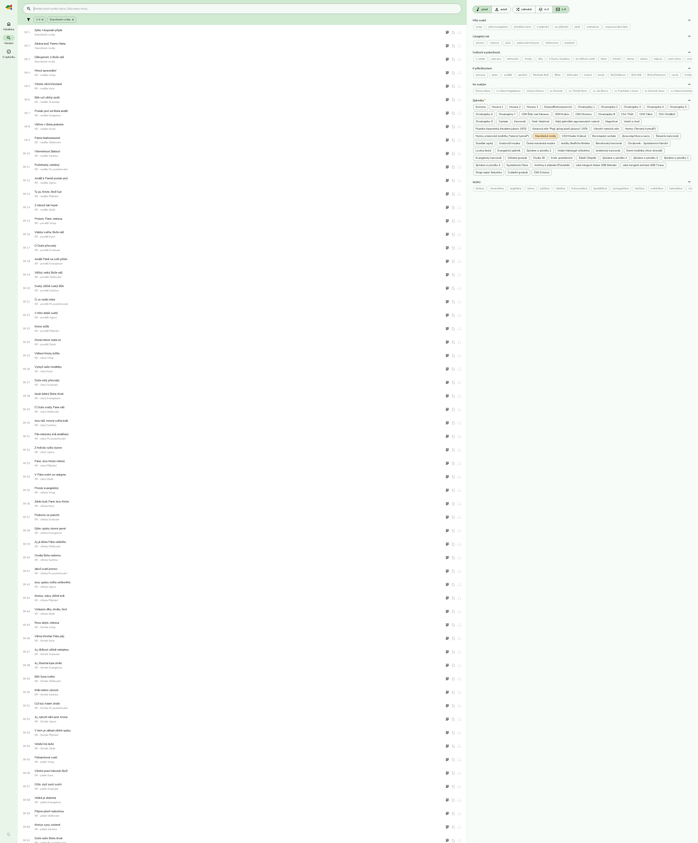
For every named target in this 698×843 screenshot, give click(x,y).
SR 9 (27, 140)
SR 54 (26, 746)
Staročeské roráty (62, 20)
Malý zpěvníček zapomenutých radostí (577, 121)
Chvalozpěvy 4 (655, 107)
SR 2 (27, 46)
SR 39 (26, 544)
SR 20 (26, 288)
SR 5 (27, 86)
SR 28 (26, 396)
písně (482, 9)
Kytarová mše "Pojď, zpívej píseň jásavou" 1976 (560, 128)
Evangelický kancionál (489, 158)
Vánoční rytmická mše (606, 128)
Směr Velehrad (540, 121)
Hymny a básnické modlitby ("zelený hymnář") (502, 136)
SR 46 (26, 638)
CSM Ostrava (541, 172)
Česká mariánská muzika (540, 143)
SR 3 (27, 59)
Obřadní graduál (517, 158)
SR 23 (26, 328)
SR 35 (26, 490)
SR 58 (26, 800)
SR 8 (27, 126)
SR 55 (26, 759)
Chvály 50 (539, 158)
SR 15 (26, 221)
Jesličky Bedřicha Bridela (575, 143)
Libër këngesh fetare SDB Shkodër (596, 165)
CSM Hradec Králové (574, 136)
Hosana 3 (532, 107)
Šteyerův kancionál (667, 136)
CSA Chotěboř (667, 114)
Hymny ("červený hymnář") (640, 128)
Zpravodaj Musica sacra (636, 136)
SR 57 (26, 786)
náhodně (524, 9)
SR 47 (26, 652)
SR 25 (26, 355)
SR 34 (26, 476)
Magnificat (611, 121)
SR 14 (26, 207)
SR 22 (26, 315)
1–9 (561, 9)
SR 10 (26, 153)
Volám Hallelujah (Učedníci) (573, 150)
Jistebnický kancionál (608, 150)
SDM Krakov (562, 114)
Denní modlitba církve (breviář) (644, 150)
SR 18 (26, 261)
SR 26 (26, 369)
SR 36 (26, 503)
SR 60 (26, 827)
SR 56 (26, 773)
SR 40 (26, 557)
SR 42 (26, 584)
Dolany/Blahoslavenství (558, 107)
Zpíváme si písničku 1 (676, 158)
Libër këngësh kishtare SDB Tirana (643, 165)
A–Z (543, 9)
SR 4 (27, 72)
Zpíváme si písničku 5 (645, 158)
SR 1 (27, 32)
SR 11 (26, 167)
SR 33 (26, 463)
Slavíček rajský (484, 143)
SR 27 (26, 382)
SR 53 (26, 732)
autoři (501, 9)
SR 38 (26, 530)
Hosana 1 (497, 107)
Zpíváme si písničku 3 (614, 158)
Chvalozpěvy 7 (507, 114)
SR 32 (26, 450)
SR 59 (26, 813)
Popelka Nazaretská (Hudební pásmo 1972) (501, 128)
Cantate (503, 121)
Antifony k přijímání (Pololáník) (552, 165)
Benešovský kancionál (609, 143)
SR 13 (26, 194)
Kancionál (520, 121)
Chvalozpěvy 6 (484, 114)
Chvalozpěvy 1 (586, 107)
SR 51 (26, 705)
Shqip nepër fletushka (489, 172)
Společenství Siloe (517, 165)
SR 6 (27, 99)
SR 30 (26, 423)
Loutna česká (483, 150)
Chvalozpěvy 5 (678, 107)
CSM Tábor (646, 114)
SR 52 (26, 719)
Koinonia (481, 107)
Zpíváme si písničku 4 (488, 165)
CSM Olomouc (583, 114)
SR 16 (26, 234)
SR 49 (26, 678)
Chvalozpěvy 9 (484, 121)
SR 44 (26, 611)
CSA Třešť (627, 114)
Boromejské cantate (604, 136)
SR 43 (26, 598)
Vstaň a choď (631, 121)
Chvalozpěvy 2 (609, 107)
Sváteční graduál (518, 172)
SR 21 (26, 301)
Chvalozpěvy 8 (606, 114)
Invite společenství (562, 158)
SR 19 (26, 274)
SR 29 (26, 409)
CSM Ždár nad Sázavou (535, 114)
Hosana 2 (515, 107)
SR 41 (26, 571)
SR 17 (26, 248)
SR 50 (26, 692)
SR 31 (26, 436)
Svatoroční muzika (509, 143)
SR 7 (27, 113)
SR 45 (26, 625)
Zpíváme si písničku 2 (539, 150)
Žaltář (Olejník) (587, 158)
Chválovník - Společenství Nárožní (648, 143)
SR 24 (26, 342)
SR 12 (26, 180)
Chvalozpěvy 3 (632, 107)
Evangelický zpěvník (509, 150)
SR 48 (26, 665)
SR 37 (26, 517)
